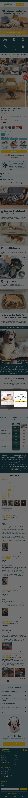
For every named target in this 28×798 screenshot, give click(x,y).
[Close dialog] (26, 391)
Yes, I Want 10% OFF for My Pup (20, 401)
